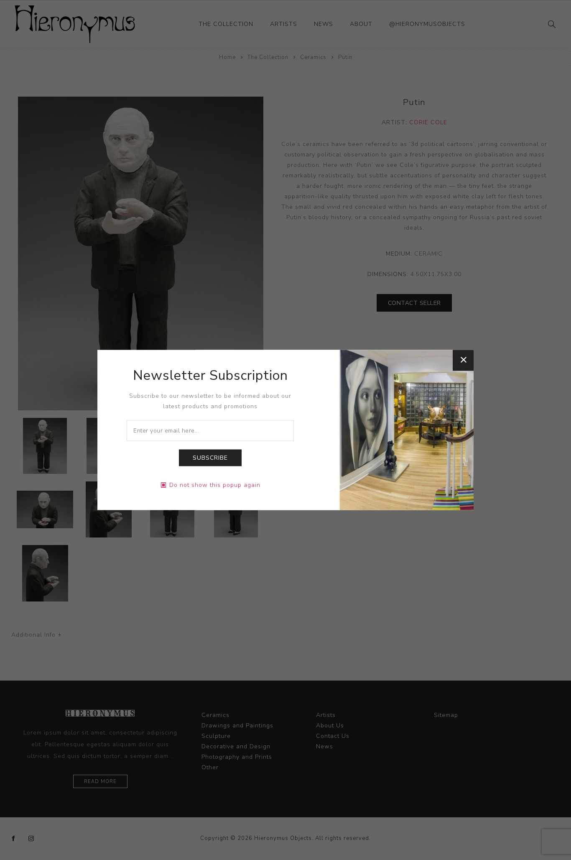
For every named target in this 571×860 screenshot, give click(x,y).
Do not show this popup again (214, 485)
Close (463, 360)
